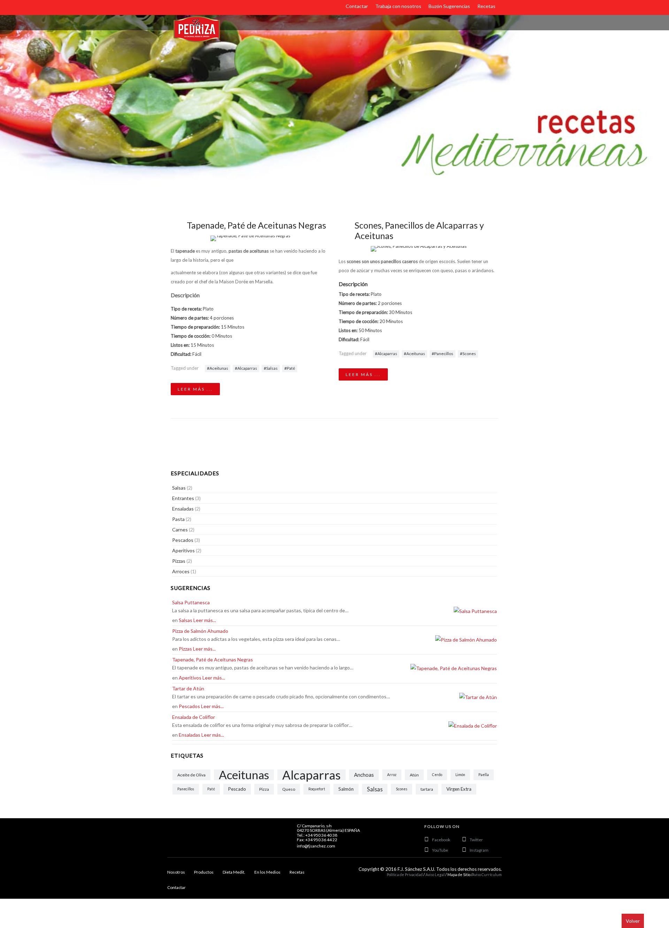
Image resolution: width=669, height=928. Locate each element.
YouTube (440, 850)
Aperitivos (190, 678)
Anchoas (364, 775)
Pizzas (185, 649)
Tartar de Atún (188, 688)
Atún (414, 774)
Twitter (476, 839)
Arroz (392, 775)
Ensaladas (189, 735)
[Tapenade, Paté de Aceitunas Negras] (250, 238)
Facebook (441, 839)
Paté (291, 368)
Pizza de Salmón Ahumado (200, 631)
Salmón (346, 789)
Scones (469, 353)
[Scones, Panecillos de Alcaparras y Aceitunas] (418, 249)
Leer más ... (195, 389)
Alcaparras (247, 368)
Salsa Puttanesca (191, 602)
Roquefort (316, 789)
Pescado (237, 789)
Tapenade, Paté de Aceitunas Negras (256, 225)
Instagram (479, 850)
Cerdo (437, 775)
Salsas (272, 368)
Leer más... (204, 620)
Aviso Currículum (487, 874)
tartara (427, 789)
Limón (460, 775)
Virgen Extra (458, 789)
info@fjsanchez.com (316, 846)
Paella (483, 775)
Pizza (264, 789)
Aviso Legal (435, 874)
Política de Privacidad (405, 874)
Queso (288, 789)
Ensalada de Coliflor (193, 717)
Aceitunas (218, 368)
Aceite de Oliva (191, 774)
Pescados (189, 706)
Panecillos (443, 353)
